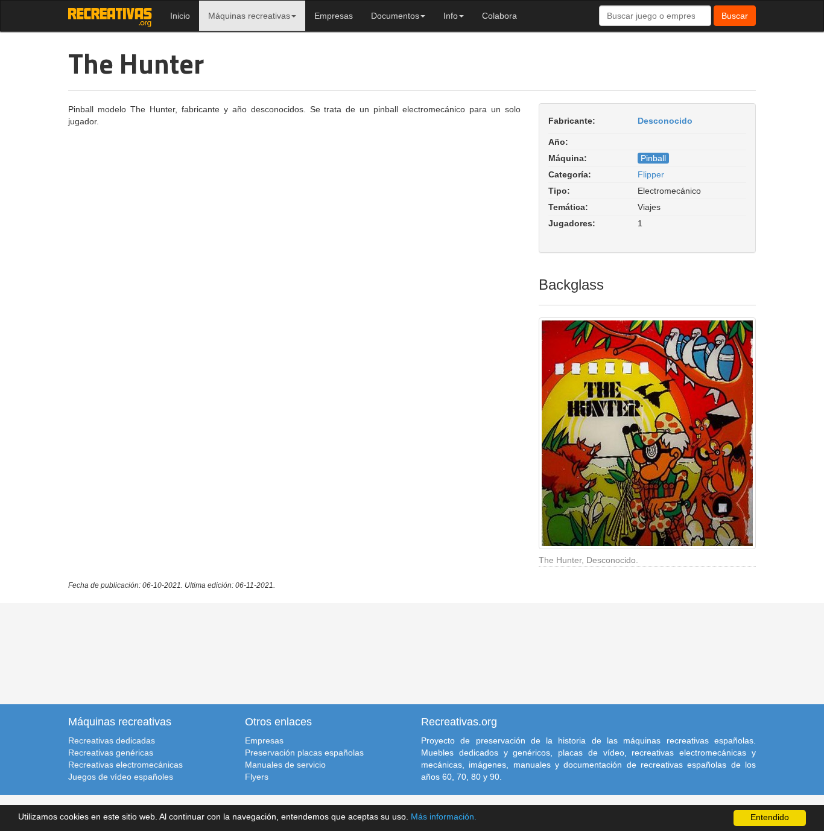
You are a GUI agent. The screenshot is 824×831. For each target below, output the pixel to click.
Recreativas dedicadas (111, 740)
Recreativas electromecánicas (125, 764)
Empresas (333, 16)
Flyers (256, 777)
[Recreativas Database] (110, 16)
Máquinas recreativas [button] (249, 16)
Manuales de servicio (285, 764)
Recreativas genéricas (110, 752)
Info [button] (450, 16)
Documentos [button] (395, 16)
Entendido (769, 817)
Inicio (180, 16)
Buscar (734, 16)
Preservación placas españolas (304, 752)
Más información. (444, 816)
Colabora (499, 16)
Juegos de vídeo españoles (120, 777)
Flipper (651, 174)
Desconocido (665, 121)
